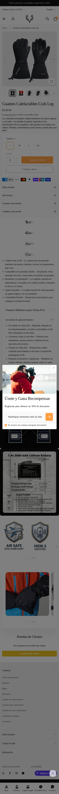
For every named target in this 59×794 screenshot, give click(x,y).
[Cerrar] (54, 368)
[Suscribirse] (49, 417)
